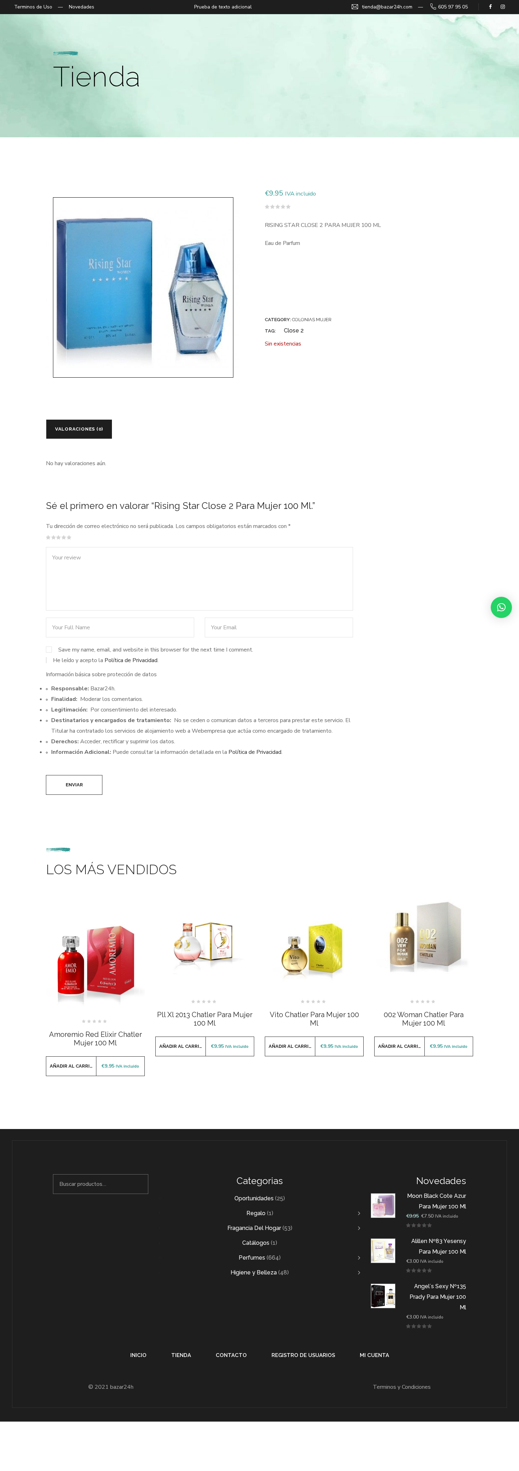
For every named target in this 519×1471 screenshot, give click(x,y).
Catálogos (255, 1242)
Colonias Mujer (312, 319)
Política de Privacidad (131, 660)
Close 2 (294, 330)
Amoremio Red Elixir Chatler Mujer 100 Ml (95, 1038)
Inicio (138, 1355)
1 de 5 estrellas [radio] (48, 537)
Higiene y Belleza (254, 1272)
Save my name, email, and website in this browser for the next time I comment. (155, 650)
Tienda (181, 1355)
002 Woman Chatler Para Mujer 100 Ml (424, 1018)
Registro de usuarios (303, 1355)
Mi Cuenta (374, 1355)
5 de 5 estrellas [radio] (69, 537)
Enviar (74, 784)
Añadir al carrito (73, 1066)
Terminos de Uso (33, 7)
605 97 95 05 (453, 7)
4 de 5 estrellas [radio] (63, 537)
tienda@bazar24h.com (387, 7)
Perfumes (252, 1257)
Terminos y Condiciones (402, 1387)
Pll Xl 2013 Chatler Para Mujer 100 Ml (204, 1018)
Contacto (231, 1355)
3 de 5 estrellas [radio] (58, 537)
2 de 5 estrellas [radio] (53, 537)
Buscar (139, 1184)
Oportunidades (254, 1198)
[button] (501, 607)
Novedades (81, 7)
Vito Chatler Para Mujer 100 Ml (314, 1018)
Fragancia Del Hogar (254, 1228)
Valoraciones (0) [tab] (79, 429)
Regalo (256, 1213)
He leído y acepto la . (105, 660)
